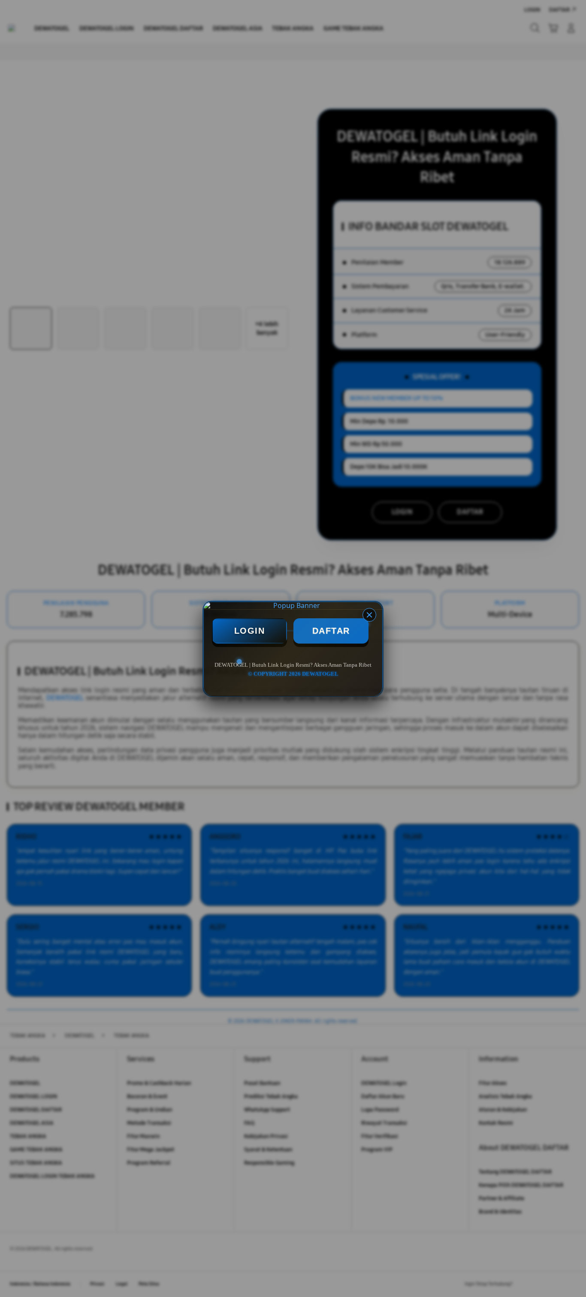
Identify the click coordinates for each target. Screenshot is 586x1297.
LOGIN (249, 630)
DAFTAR (331, 630)
